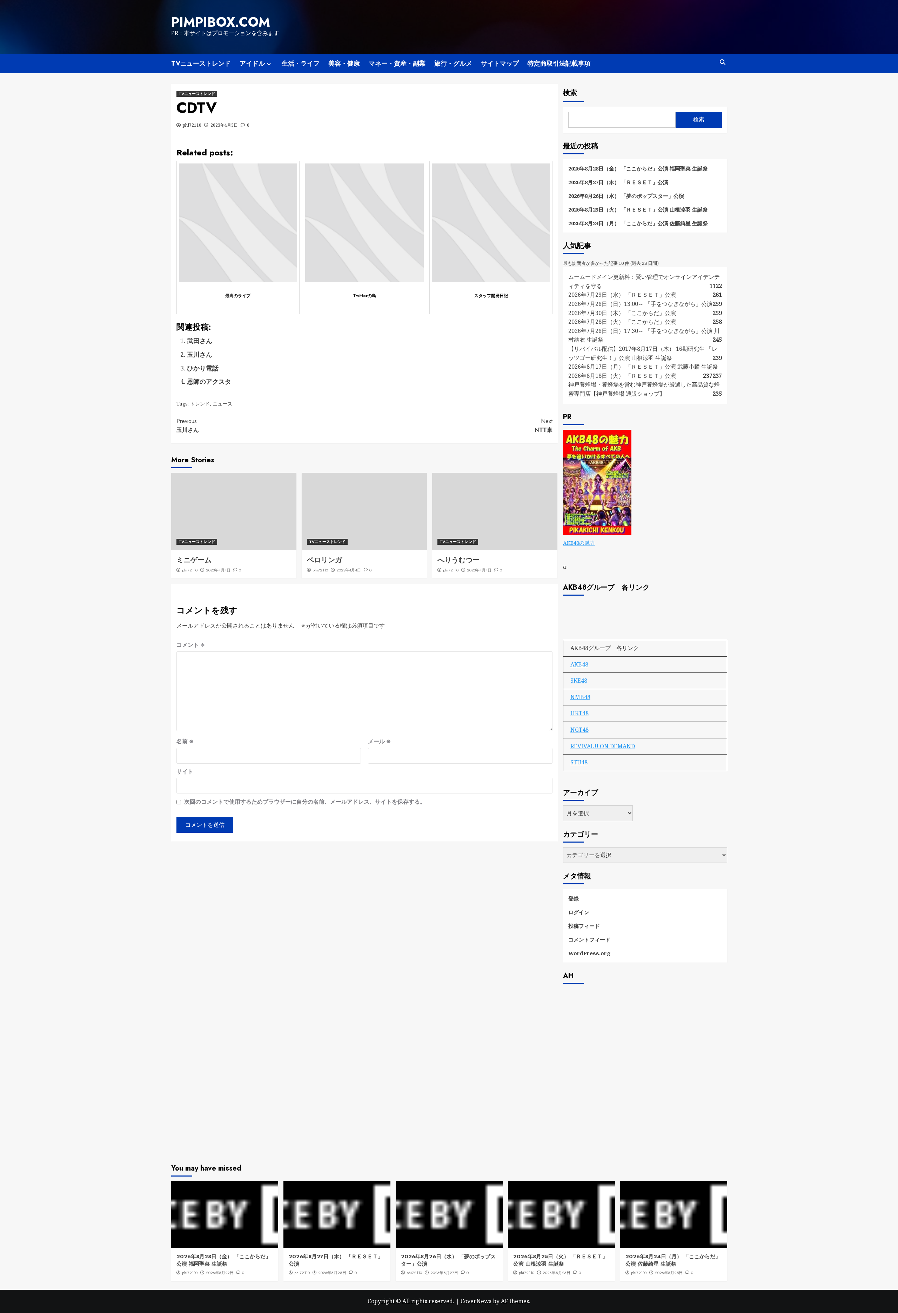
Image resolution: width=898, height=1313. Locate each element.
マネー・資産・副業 (397, 63)
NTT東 (543, 425)
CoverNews (476, 1301)
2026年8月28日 (332, 1272)
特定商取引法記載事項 (559, 63)
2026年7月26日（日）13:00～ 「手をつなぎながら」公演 (640, 304)
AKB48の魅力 (579, 542)
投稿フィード (584, 925)
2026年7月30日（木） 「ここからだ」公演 (622, 313)
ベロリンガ (324, 560)
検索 (570, 93)
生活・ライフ (301, 63)
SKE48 (578, 680)
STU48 (579, 762)
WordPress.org (589, 953)
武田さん (199, 340)
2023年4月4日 (218, 570)
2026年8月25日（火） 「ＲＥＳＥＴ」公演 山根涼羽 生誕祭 (638, 209)
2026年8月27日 (444, 1272)
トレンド (200, 403)
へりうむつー (458, 560)
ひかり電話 (203, 368)
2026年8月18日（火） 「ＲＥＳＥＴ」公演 (622, 376)
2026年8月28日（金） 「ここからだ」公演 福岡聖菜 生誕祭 (638, 168)
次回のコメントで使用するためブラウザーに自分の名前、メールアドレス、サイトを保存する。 (304, 801)
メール (379, 741)
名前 (185, 741)
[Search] (722, 62)
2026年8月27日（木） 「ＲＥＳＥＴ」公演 (618, 182)
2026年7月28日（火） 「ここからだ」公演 (622, 322)
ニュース (222, 403)
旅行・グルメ (453, 63)
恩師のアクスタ (209, 381)
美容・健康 (344, 63)
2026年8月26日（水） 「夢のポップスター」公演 (626, 195)
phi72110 (192, 125)
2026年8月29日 (220, 1272)
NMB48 (580, 697)
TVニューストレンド (201, 63)
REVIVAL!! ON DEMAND (602, 746)
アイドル (252, 63)
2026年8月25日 (669, 1272)
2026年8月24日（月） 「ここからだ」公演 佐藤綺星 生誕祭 (638, 223)
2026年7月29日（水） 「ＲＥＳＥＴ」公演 (622, 295)
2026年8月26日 (556, 1272)
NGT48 (579, 729)
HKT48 (579, 713)
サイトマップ (500, 63)
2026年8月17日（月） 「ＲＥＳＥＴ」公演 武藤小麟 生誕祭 (643, 366)
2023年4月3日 (224, 125)
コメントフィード (589, 939)
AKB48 (579, 664)
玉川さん (199, 354)
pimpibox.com (220, 22)
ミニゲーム (194, 560)
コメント (190, 645)
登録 (573, 898)
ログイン (578, 912)
